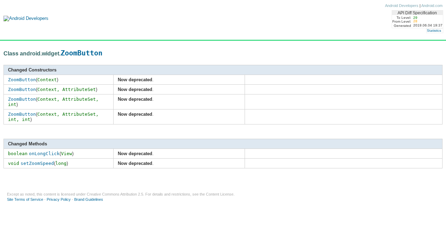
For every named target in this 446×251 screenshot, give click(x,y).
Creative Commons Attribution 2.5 (115, 194)
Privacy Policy (59, 199)
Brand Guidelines (88, 199)
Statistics (434, 30)
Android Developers (401, 5)
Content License (219, 194)
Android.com (432, 5)
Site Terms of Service (25, 199)
